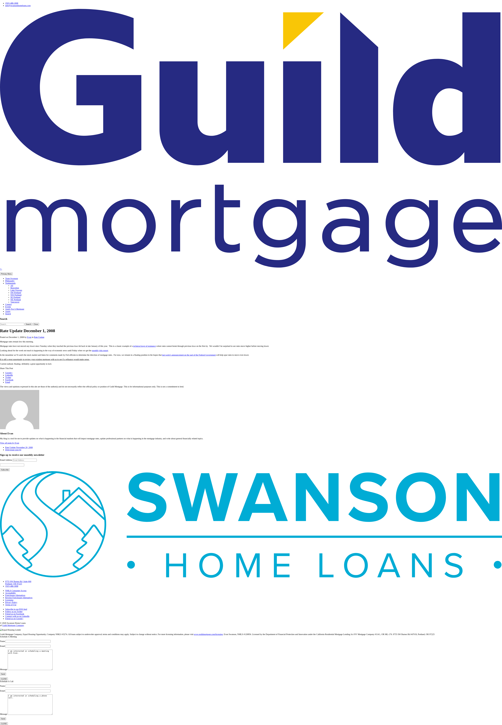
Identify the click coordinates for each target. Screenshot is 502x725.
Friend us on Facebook (14, 614)
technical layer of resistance (144, 346)
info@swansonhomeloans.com (18, 5)
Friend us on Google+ (14, 619)
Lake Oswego (16, 290)
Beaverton (14, 288)
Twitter (8, 377)
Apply (7, 311)
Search (8, 314)
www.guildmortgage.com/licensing (208, 634)
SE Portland (15, 297)
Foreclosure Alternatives (15, 595)
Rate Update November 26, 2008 (19, 447)
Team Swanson (11, 278)
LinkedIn (9, 375)
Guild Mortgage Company (13, 625)
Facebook (9, 380)
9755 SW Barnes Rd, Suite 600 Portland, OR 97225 (18, 582)
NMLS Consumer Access (15, 591)
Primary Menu (6, 274)
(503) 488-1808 (11, 3)
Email (7, 382)
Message (4, 669)
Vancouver (14, 302)
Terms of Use (10, 605)
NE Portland (15, 300)
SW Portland (15, 292)
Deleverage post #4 (13, 450)
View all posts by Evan (9, 443)
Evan (29, 337)
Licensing (9, 600)
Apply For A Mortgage (14, 309)
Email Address (6, 460)
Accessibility (10, 593)
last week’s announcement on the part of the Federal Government (189, 355)
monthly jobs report (100, 350)
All (11, 285)
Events (8, 307)
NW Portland (15, 295)
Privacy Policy (11, 602)
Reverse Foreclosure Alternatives (18, 598)
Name (2, 641)
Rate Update (39, 337)
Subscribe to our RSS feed (16, 609)
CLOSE (4, 679)
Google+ (9, 373)
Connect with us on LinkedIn (17, 616)
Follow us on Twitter (13, 611)
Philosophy (10, 281)
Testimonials (10, 283)
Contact (8, 304)
